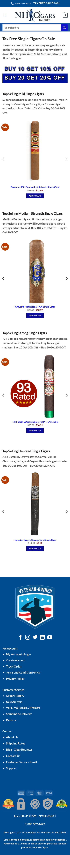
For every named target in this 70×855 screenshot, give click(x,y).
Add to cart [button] (35, 196)
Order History (15, 695)
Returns (11, 720)
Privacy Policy (15, 678)
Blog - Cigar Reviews (19, 749)
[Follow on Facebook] (20, 637)
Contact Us (13, 756)
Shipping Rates (15, 743)
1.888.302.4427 (35, 824)
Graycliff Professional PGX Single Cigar (35, 306)
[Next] (67, 159)
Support (11, 768)
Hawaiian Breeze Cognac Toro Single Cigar (35, 540)
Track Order (14, 666)
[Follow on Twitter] (35, 637)
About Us (12, 737)
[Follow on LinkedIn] (42, 637)
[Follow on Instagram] (27, 637)
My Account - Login (18, 654)
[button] (4, 15)
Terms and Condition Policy (23, 672)
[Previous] (3, 159)
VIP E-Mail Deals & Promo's (23, 707)
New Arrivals (14, 702)
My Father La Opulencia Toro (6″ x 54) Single (35, 421)
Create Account (16, 660)
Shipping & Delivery (19, 714)
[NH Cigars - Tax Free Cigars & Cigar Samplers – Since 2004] (35, 15)
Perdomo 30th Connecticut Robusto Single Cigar (35, 187)
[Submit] (64, 27)
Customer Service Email (21, 762)
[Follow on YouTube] (49, 637)
